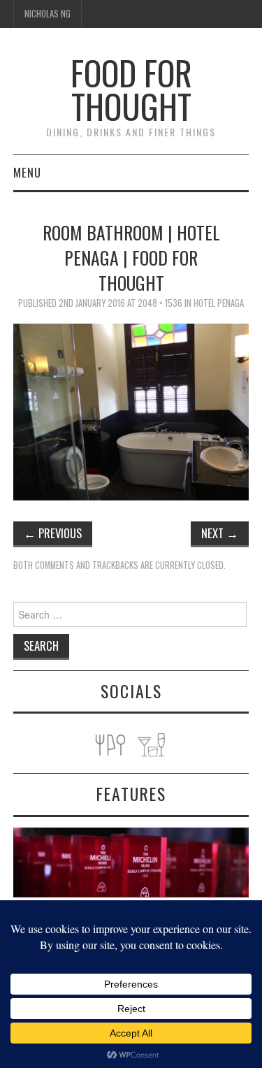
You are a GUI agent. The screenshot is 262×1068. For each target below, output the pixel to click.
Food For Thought (131, 89)
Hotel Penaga (219, 303)
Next (219, 533)
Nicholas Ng (47, 13)
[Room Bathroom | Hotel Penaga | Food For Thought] (131, 410)
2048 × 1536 (160, 303)
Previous (53, 533)
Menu (27, 172)
